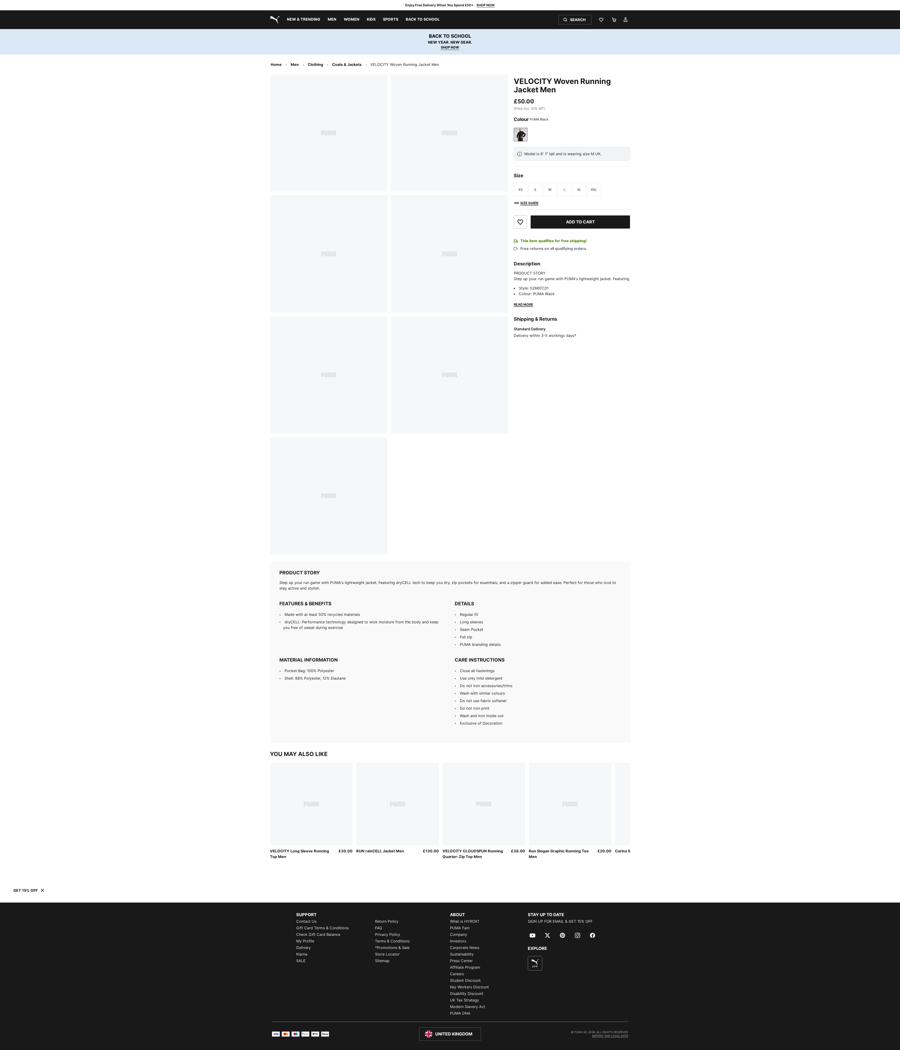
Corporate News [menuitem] (464, 947)
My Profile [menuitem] (305, 941)
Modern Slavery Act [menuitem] (467, 1006)
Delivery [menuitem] (303, 947)
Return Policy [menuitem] (386, 921)
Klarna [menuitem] (301, 954)
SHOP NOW (485, 5)
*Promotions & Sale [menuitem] (392, 947)
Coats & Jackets (347, 64)
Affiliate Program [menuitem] (465, 967)
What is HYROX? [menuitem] (464, 921)
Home (276, 64)
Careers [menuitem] (457, 973)
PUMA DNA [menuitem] (460, 1013)
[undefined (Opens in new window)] (535, 963)
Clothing (315, 64)
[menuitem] (303, 19)
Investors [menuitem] (458, 941)
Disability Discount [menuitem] (466, 993)
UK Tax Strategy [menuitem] (464, 1000)
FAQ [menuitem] (378, 928)
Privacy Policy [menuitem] (387, 934)
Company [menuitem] (458, 934)
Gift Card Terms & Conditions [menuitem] (322, 928)
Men (295, 64)
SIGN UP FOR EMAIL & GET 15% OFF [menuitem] (560, 921)
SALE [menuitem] (301, 960)
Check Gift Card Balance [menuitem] (318, 934)
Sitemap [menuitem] (382, 960)
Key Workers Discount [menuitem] (469, 987)
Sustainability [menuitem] (462, 954)
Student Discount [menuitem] (465, 980)
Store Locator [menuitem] (387, 954)
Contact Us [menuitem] (306, 921)
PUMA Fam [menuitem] (460, 928)
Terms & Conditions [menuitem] (392, 941)
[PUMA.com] (274, 19)
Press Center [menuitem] (461, 960)
